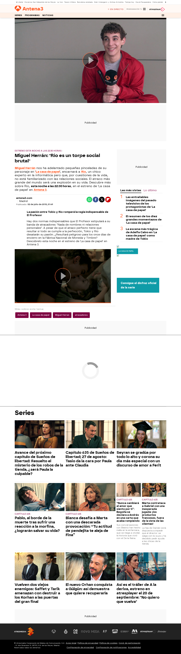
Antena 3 (21, 315)
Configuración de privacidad (80, 647)
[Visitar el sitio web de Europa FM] (124, 631)
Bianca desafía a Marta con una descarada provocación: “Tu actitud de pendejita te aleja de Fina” (89, 526)
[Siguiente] (164, 2)
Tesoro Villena (70, 2)
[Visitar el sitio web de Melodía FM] (134, 631)
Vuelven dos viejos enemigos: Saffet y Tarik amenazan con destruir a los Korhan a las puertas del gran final (37, 593)
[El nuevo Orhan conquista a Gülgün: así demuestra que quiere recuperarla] (90, 566)
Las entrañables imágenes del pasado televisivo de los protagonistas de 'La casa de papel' (141, 203)
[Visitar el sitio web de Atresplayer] (148, 631)
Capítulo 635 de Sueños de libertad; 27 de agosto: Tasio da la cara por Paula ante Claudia (90, 458)
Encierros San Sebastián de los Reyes (40, 2)
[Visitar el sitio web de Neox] (75, 631)
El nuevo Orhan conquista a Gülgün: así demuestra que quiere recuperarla (89, 588)
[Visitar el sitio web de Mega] (95, 631)
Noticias (47, 15)
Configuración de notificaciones (111, 647)
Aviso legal (71, 643)
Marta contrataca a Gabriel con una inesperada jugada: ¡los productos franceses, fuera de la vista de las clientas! (153, 513)
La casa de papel (48, 171)
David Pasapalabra (143, 2)
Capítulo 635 (22, 514)
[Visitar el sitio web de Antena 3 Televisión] (56, 631)
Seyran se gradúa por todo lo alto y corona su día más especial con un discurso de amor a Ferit (139, 458)
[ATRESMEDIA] (24, 631)
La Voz (60, 2)
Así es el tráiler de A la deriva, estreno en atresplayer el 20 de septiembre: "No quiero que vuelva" (138, 593)
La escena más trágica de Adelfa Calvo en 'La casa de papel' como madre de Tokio (142, 233)
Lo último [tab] (150, 190)
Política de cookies (108, 643)
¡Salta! (20, 2)
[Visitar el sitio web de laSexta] (66, 631)
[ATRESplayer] (156, 9)
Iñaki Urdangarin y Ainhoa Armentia (108, 2)
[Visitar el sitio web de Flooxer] (162, 631)
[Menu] (163, 15)
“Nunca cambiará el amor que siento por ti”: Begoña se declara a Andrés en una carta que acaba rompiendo (128, 512)
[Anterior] (16, 2)
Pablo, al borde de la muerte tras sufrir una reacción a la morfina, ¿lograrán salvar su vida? (37, 524)
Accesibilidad (134, 647)
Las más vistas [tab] (130, 190)
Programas (32, 15)
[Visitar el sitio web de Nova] (85, 631)
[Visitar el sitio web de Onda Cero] (115, 631)
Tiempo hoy (129, 2)
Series (18, 15)
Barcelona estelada (85, 2)
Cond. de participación (129, 643)
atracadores (81, 315)
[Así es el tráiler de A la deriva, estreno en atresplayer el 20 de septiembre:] (141, 566)
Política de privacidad (87, 643)
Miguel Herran (62, 315)
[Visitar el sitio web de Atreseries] (105, 631)
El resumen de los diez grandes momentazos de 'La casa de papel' (144, 219)
